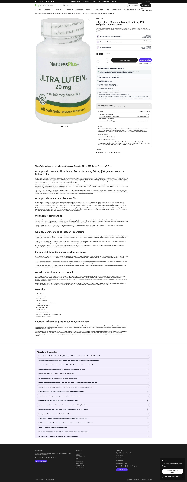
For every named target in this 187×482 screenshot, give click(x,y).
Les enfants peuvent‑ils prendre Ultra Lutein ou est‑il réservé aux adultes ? (58, 436)
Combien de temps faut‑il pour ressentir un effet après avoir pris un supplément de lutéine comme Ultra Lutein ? (68, 382)
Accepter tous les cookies (172, 471)
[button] (145, 5)
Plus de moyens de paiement (145, 63)
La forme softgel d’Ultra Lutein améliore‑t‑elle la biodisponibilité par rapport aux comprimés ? (63, 409)
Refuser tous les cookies (172, 477)
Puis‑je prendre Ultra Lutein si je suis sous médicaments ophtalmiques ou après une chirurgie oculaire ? (65, 387)
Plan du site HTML (80, 456)
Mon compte (134, 5)
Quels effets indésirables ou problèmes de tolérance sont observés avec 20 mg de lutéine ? (62, 405)
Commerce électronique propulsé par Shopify (139, 479)
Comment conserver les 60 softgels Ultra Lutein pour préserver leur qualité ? (58, 400)
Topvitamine (51, 479)
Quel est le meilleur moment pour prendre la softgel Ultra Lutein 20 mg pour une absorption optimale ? (65, 364)
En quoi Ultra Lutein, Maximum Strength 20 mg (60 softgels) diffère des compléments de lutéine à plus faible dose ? (69, 356)
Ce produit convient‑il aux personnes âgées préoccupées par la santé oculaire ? (59, 396)
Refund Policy (79, 463)
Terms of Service (80, 467)
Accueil (36, 13)
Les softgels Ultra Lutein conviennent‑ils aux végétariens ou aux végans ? (57, 378)
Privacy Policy (79, 461)
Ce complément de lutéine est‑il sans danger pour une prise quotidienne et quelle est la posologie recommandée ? (69, 360)
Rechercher (79, 453)
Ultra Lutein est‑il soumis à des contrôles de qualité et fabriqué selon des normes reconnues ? (63, 418)
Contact (78, 454)
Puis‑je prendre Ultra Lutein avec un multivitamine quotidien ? (54, 414)
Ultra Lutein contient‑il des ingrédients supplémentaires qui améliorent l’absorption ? (61, 391)
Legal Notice (79, 460)
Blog (77, 458)
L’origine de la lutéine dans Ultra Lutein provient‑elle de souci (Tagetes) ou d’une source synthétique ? (65, 423)
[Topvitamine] (44, 5)
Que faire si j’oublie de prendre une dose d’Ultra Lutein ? (53, 427)
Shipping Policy (80, 465)
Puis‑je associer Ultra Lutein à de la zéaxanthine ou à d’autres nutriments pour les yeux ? (61, 369)
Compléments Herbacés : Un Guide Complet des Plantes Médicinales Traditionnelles (60, 13)
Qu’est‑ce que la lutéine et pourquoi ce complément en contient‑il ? (56, 373)
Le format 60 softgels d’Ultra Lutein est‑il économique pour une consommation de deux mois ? (63, 431)
